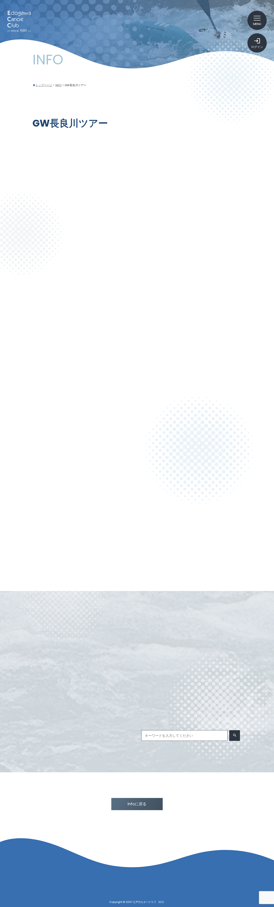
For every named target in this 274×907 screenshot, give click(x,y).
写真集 (150, 653)
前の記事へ (48, 563)
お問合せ (234, 882)
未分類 (168, 653)
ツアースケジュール (189, 644)
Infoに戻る (137, 804)
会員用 (218, 644)
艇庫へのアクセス (171, 890)
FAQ (236, 890)
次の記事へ (225, 563)
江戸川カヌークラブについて (174, 882)
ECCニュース (155, 644)
